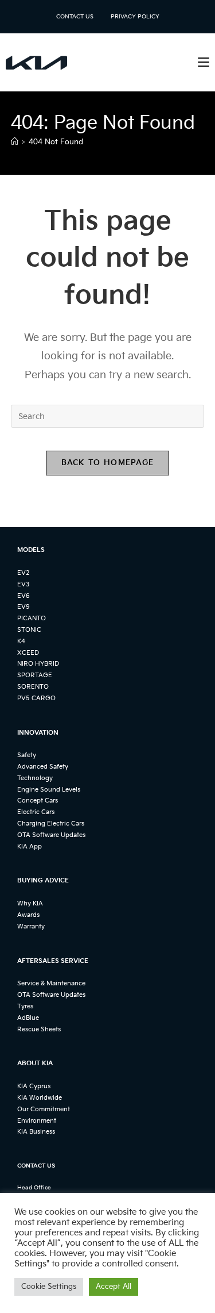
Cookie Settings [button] (48, 1286)
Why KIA (30, 903)
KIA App (29, 846)
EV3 (23, 584)
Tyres (25, 1006)
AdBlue (28, 1018)
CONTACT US (74, 16)
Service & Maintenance (51, 983)
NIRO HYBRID (38, 663)
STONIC (29, 630)
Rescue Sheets (39, 1029)
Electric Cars (35, 812)
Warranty (31, 926)
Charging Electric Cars (50, 823)
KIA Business (36, 1131)
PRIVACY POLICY (135, 16)
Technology (35, 778)
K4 (21, 641)
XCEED (28, 652)
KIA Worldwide (39, 1097)
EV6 (23, 596)
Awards (28, 915)
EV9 (23, 607)
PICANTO (31, 618)
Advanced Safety (42, 766)
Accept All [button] (113, 1286)
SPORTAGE (34, 675)
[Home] (14, 142)
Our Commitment (43, 1109)
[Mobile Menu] (203, 62)
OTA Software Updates (51, 835)
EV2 (23, 573)
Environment (36, 1120)
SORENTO (33, 686)
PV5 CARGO (36, 698)
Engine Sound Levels (48, 789)
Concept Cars (37, 800)
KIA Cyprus (33, 1086)
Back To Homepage (107, 462)
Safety (26, 755)
